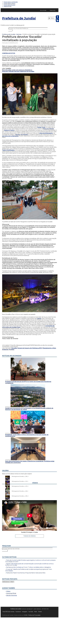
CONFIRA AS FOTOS (8, 53)
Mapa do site (7, 6)
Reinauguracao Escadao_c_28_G (19, 491)
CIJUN (25, 615)
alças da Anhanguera (46, 133)
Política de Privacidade (34, 615)
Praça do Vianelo (48, 128)
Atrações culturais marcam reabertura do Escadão (18, 71)
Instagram (24, 611)
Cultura (39, 318)
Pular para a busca (9, 5)
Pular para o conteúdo (11, 2)
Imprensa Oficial (11, 593)
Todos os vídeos (29, 536)
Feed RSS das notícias (8, 611)
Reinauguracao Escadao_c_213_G (19, 486)
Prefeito (11, 349)
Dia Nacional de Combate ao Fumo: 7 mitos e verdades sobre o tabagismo (28, 567)
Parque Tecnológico (21, 134)
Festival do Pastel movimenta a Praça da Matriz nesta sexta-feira (25, 573)
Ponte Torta (41, 127)
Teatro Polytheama (8, 150)
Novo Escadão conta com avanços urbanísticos (17, 70)
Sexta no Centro (9, 130)
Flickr (35, 611)
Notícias (18, 34)
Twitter (40, 611)
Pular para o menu (9, 3)
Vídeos (8, 591)
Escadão (14, 348)
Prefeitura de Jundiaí (19, 18)
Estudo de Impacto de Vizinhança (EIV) (30, 348)
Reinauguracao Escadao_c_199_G (19, 476)
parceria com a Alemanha (10, 136)
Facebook (18, 611)
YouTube (30, 611)
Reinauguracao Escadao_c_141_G (19, 481)
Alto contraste (43, 10)
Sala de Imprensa (11, 595)
